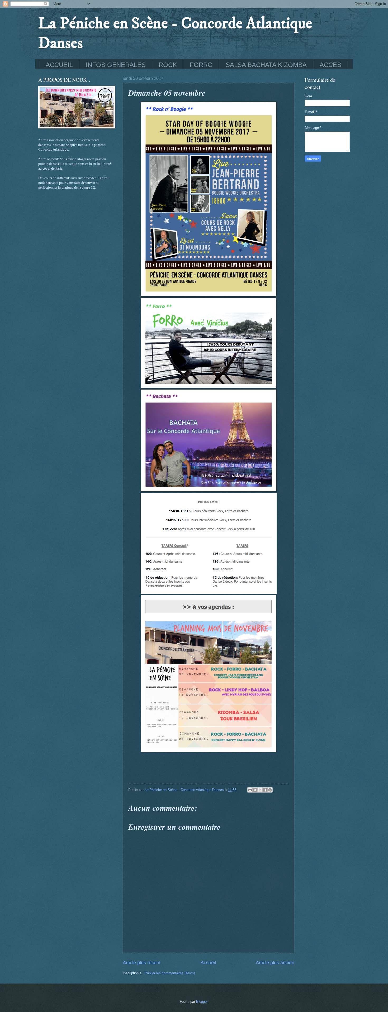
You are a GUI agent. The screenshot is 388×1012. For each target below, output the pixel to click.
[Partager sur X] (260, 790)
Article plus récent (141, 962)
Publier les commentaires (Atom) (170, 973)
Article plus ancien (275, 962)
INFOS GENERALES (116, 64)
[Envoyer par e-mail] (250, 790)
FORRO (201, 64)
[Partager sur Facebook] (265, 790)
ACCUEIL (59, 64)
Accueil (208, 962)
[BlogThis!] (255, 790)
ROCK (168, 64)
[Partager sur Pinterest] (270, 790)
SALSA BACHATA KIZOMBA (266, 64)
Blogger (201, 1002)
